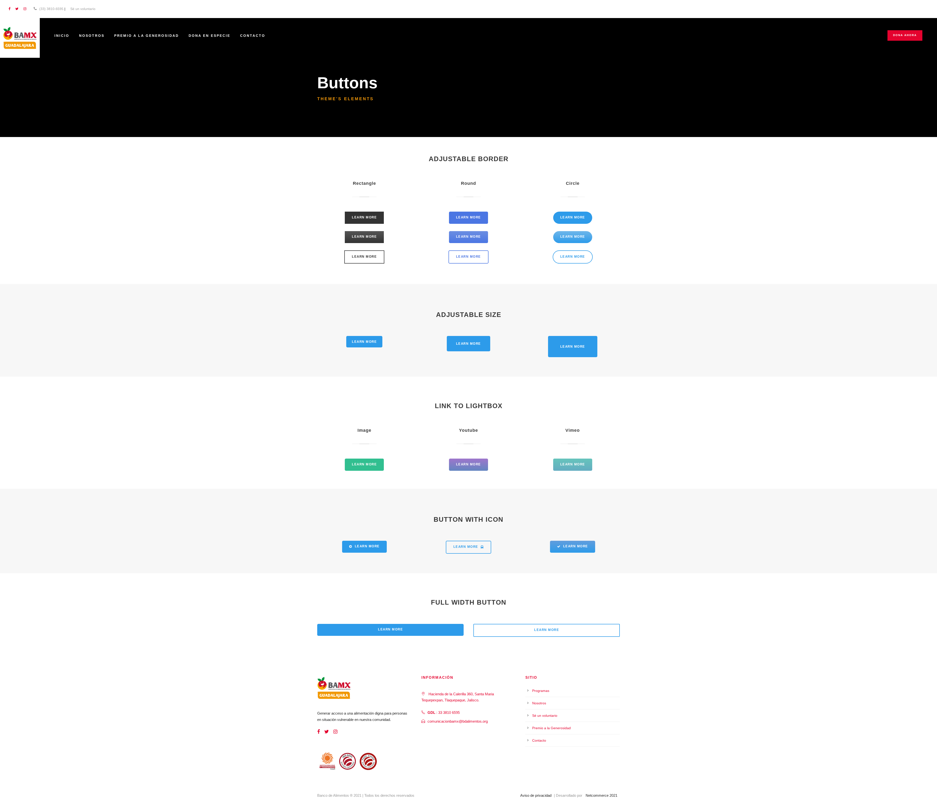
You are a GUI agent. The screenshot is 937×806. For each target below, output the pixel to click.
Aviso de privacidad (535, 795)
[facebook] (9, 9)
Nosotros (91, 36)
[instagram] (24, 9)
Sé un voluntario (82, 9)
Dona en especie (209, 36)
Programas (540, 691)
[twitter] (17, 9)
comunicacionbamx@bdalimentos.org (458, 721)
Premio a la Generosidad (146, 36)
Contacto (252, 36)
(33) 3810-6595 (51, 9)
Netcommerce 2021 (601, 795)
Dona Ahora (905, 35)
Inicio (61, 36)
